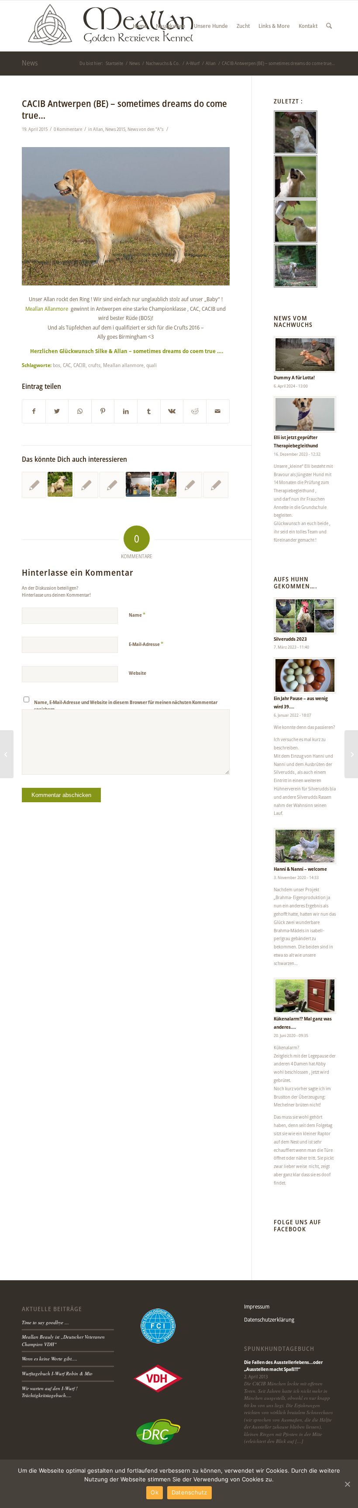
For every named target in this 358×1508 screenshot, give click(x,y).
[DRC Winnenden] (163, 484)
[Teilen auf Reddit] (194, 411)
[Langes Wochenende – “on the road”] (34, 485)
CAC (67, 364)
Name (137, 614)
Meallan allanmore (123, 364)
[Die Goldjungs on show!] (138, 484)
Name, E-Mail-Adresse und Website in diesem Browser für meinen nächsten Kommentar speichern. (125, 706)
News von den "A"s (145, 129)
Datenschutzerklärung (269, 1319)
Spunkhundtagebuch (279, 1348)
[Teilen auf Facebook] (33, 411)
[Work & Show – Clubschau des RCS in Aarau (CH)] (60, 484)
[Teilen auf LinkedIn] (125, 411)
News (30, 63)
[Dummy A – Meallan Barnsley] (351, 754)
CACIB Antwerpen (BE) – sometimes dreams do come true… (124, 109)
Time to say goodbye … (45, 1322)
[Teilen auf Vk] (172, 411)
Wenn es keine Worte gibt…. (49, 1358)
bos (56, 364)
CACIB (79, 364)
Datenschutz (189, 1492)
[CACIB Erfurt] (215, 485)
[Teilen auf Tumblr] (149, 411)
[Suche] (329, 25)
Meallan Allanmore (46, 309)
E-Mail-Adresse (146, 644)
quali (151, 364)
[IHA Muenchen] (86, 485)
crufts (94, 364)
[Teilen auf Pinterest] (103, 411)
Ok (154, 1492)
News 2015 (115, 129)
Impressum (256, 1306)
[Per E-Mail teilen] (218, 411)
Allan (98, 129)
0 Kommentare (68, 129)
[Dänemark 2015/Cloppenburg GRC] (7, 754)
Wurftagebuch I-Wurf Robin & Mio (57, 1373)
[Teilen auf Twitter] (57, 411)
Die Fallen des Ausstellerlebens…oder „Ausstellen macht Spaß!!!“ (283, 1366)
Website (137, 673)
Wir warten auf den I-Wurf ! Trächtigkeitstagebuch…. (50, 1392)
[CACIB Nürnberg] (112, 485)
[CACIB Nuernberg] (190, 485)
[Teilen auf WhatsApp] (80, 411)
